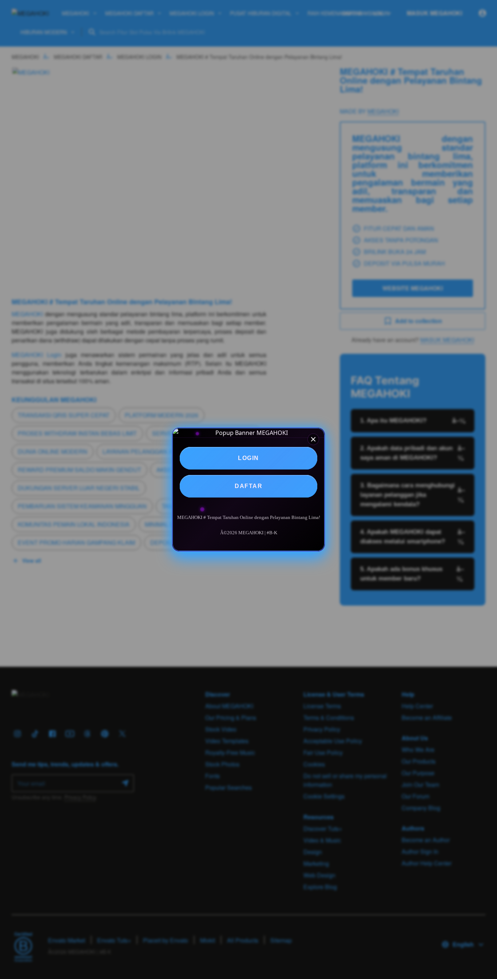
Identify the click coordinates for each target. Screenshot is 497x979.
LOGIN (248, 458)
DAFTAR (248, 486)
